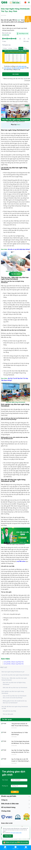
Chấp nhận (8, 836)
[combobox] (19, 780)
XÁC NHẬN (15, 74)
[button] (29, 2)
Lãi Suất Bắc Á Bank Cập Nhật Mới (13, 662)
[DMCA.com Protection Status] (26, 817)
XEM (15, 792)
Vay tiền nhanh (15, 274)
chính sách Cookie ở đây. (16, 832)
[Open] (26, 780)
